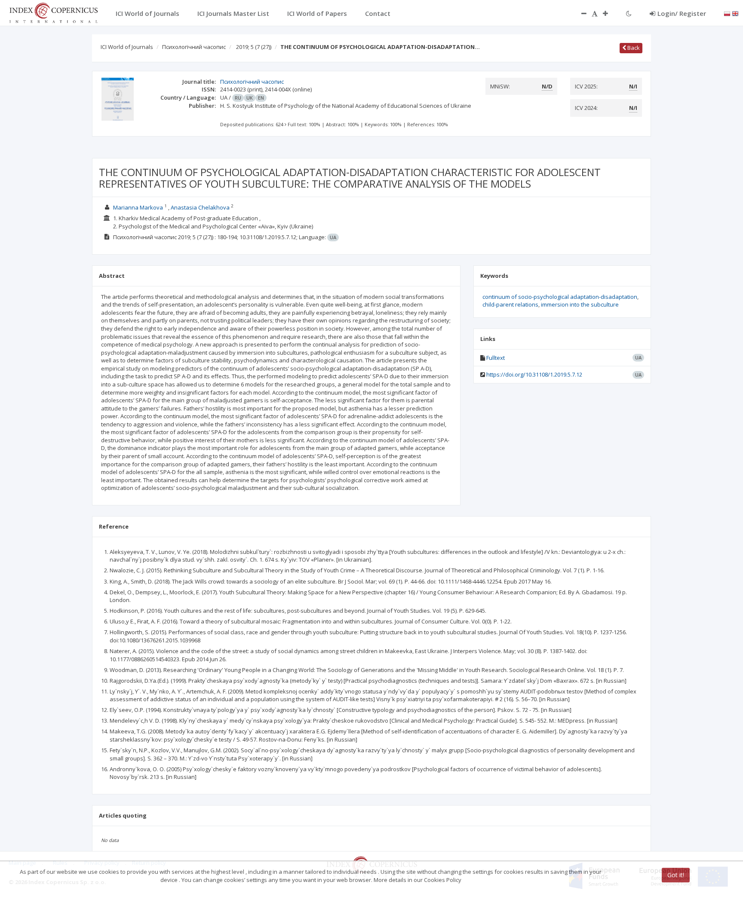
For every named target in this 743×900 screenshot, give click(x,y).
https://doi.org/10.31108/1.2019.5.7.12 (534, 374)
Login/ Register (681, 13)
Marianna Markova (138, 207)
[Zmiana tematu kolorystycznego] (629, 13)
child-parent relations (510, 304)
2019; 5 (253, 47)
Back (633, 48)
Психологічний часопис (194, 47)
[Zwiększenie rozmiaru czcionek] (609, 13)
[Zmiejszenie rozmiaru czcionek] (579, 13)
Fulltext (495, 358)
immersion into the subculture (580, 304)
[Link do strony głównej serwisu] (53, 12)
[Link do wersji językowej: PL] (727, 13)
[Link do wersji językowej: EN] (735, 13)
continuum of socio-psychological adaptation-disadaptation (559, 297)
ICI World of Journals (127, 47)
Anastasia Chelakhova (200, 207)
